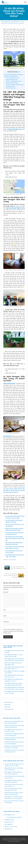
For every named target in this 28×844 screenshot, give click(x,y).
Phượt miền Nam (12, 559)
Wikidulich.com (8, 829)
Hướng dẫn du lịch (9, 819)
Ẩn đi (19, 71)
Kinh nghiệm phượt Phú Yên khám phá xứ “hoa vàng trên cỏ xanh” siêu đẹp (15, 538)
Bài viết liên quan (11, 88)
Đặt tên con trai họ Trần (11, 826)
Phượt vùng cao (9, 702)
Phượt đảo (7, 707)
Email (5, 615)
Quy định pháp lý (22, 839)
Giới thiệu (10, 841)
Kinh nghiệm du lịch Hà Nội (14, 817)
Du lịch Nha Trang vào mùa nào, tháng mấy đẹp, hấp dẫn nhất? (14, 488)
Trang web (6, 621)
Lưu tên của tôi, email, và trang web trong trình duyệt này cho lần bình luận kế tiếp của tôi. (13, 631)
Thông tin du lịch (9, 822)
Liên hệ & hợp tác (16, 841)
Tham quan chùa (9, 709)
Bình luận (6, 592)
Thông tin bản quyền (14, 839)
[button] (25, 2)
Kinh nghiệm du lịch (10, 814)
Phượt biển (7, 704)
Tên (4, 610)
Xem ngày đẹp (8, 824)
